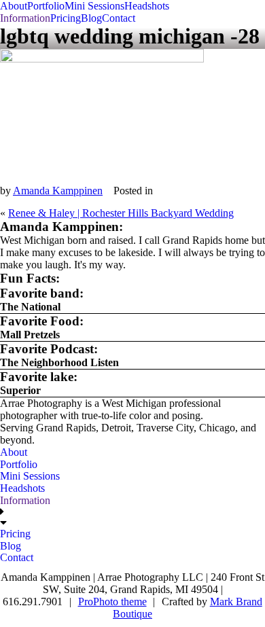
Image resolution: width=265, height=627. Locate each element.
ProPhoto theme (112, 601)
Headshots (146, 6)
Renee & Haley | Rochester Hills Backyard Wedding (121, 213)
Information (25, 18)
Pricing (65, 18)
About (13, 6)
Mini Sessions (94, 6)
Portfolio (46, 6)
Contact (118, 18)
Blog (91, 18)
